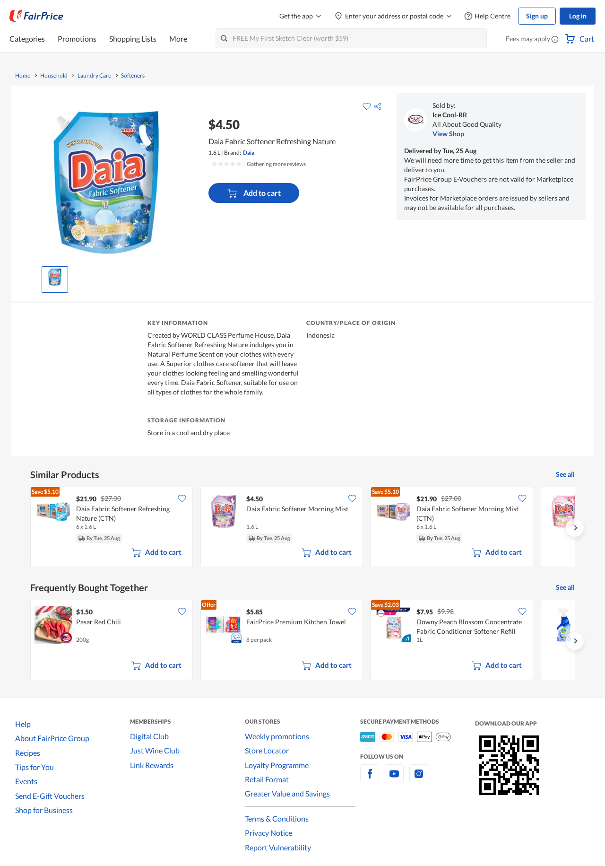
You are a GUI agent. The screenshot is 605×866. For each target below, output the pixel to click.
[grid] (302, 528)
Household (54, 76)
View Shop (448, 134)
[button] (555, 39)
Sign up (537, 16)
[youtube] (394, 779)
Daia (248, 152)
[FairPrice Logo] (36, 16)
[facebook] (369, 779)
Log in (578, 16)
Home (22, 76)
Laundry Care (94, 76)
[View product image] (55, 277)
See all (565, 474)
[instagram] (418, 779)
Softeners (133, 76)
